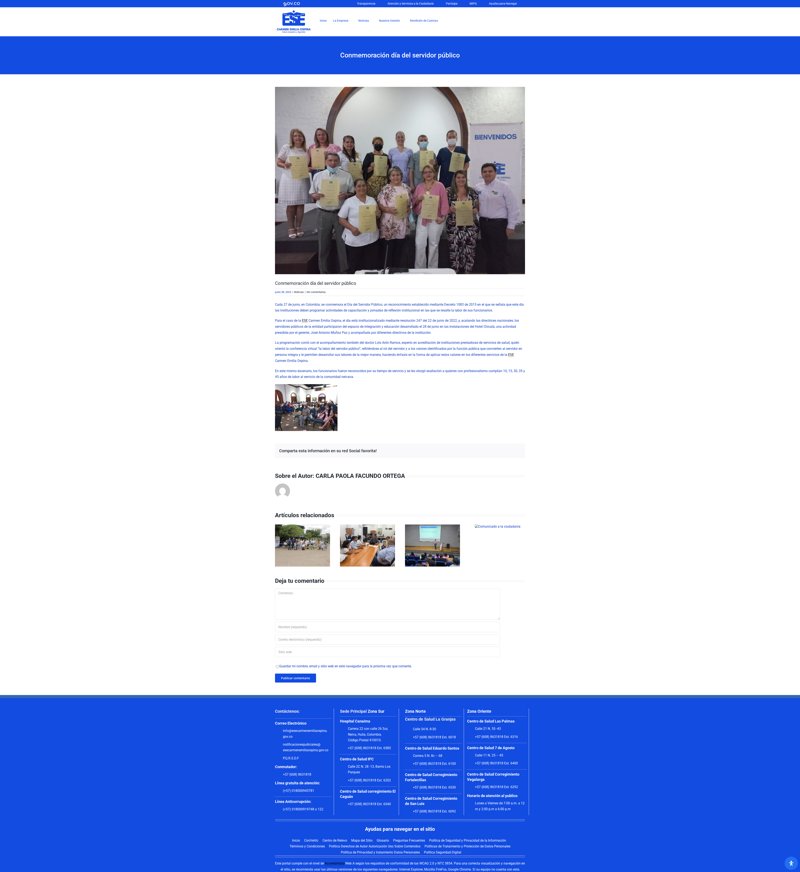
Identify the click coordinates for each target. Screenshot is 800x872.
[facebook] (484, 21)
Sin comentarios (316, 292)
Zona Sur (376, 711)
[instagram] (498, 21)
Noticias (299, 292)
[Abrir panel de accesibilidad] (791, 863)
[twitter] (491, 21)
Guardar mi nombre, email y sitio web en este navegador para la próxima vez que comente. (345, 666)
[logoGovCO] (291, 3)
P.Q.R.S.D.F (291, 758)
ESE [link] (305, 321)
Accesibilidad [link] (334, 863)
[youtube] (504, 21)
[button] (449, 20)
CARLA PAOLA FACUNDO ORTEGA (360, 475)
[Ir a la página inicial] (293, 11)
